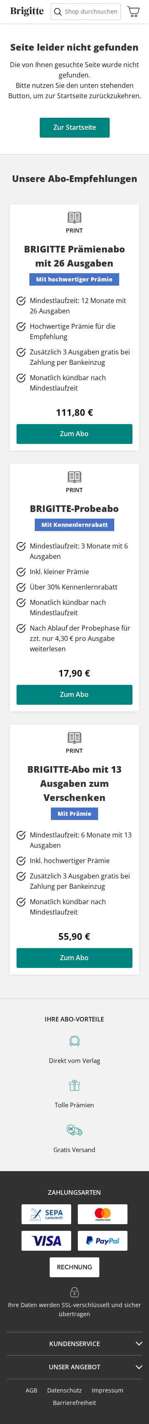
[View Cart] (131, 11)
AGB (31, 1390)
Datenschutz (64, 1390)
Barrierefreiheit (74, 1403)
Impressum (107, 1390)
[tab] (74, 1344)
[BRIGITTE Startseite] (27, 11)
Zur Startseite (74, 127)
